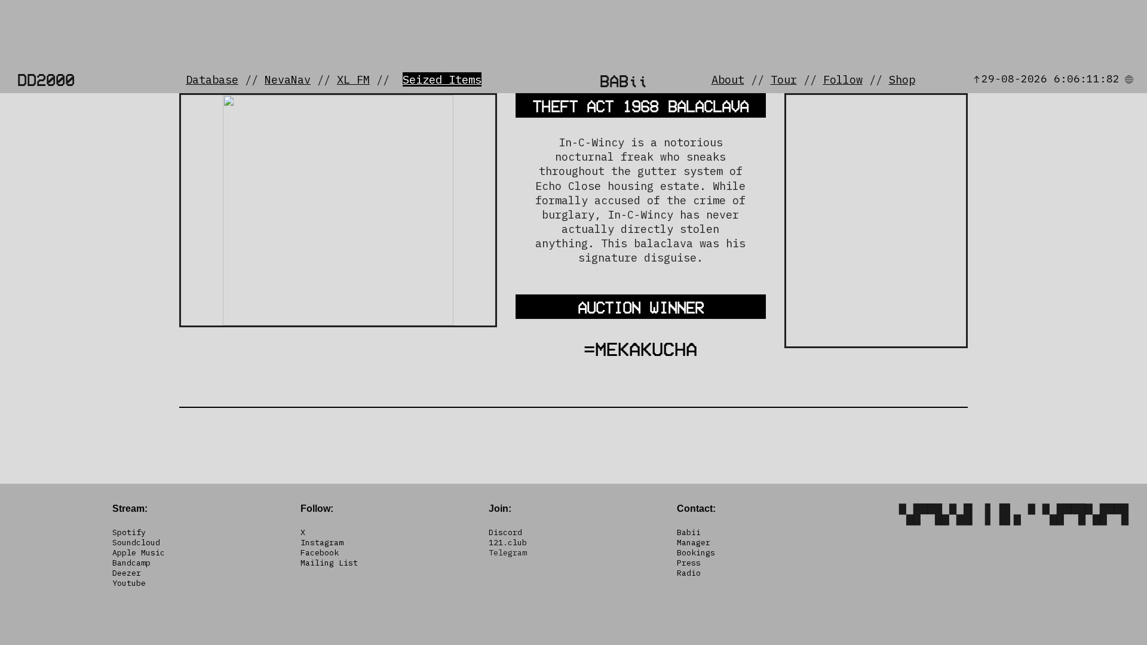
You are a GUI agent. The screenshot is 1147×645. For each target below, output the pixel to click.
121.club (508, 542)
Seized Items (442, 79)
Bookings (696, 552)
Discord (505, 532)
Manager (693, 542)
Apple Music (138, 552)
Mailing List (329, 562)
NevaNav (288, 79)
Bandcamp (131, 562)
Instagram (322, 542)
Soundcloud (136, 542)
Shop (902, 79)
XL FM (353, 79)
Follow (843, 79)
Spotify (129, 532)
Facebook (319, 552)
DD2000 (46, 79)
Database (212, 80)
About (727, 79)
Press (689, 562)
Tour (784, 79)
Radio (689, 572)
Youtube (129, 583)
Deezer (126, 572)
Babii (689, 532)
